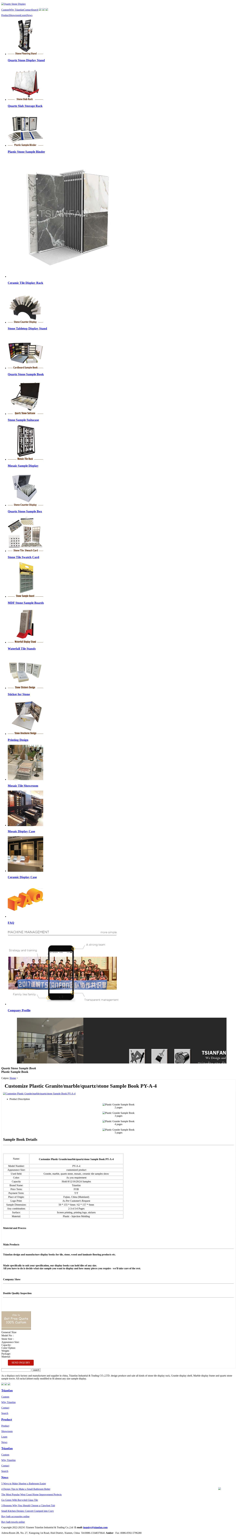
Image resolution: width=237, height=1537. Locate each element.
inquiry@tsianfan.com (95, 1527)
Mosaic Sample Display (23, 465)
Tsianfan (7, 1390)
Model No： (8, 1335)
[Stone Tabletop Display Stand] (25, 322)
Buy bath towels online (13, 1522)
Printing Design (18, 740)
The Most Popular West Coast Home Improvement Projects (31, 1494)
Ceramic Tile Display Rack (25, 282)
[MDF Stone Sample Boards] (25, 596)
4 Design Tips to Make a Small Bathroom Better (25, 1489)
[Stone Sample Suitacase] (25, 413)
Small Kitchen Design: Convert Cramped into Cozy (27, 1511)
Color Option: (8, 1348)
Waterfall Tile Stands (22, 648)
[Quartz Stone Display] (13, 4)
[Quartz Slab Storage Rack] (25, 99)
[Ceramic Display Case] (25, 870)
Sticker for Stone (19, 694)
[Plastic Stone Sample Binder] (25, 145)
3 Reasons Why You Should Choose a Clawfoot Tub (28, 1505)
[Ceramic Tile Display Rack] (68, 276)
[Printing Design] (25, 733)
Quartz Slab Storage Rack (25, 106)
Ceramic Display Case (22, 877)
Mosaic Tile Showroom (23, 785)
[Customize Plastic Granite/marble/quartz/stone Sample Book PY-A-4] (39, 1093)
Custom (5, 9)
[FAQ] (25, 916)
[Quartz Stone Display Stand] (25, 54)
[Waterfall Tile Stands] (25, 642)
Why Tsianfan (16, 9)
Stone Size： (8, 1338)
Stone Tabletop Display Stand (27, 328)
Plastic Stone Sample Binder (26, 151)
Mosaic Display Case (21, 831)
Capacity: (6, 1345)
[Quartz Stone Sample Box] (25, 505)
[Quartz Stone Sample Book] (25, 368)
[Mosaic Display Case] (25, 825)
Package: (6, 1353)
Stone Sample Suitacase (23, 420)
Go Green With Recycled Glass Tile (19, 1500)
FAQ (11, 922)
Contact (27, 9)
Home (13, 1078)
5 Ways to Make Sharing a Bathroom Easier (23, 1483)
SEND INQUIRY (21, 1362)
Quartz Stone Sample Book (26, 374)
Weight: (5, 1350)
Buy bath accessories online (15, 1516)
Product (5, 15)
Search (34, 9)
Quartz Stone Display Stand (26, 60)
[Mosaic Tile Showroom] (25, 779)
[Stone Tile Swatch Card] (25, 550)
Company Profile (19, 1010)
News (29, 15)
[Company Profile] (63, 1004)
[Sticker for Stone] (25, 688)
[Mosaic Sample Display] (25, 459)
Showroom (14, 15)
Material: (5, 1356)
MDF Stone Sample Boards (26, 602)
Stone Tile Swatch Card (23, 557)
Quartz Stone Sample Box (25, 511)
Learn (23, 15)
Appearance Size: (10, 1342)
